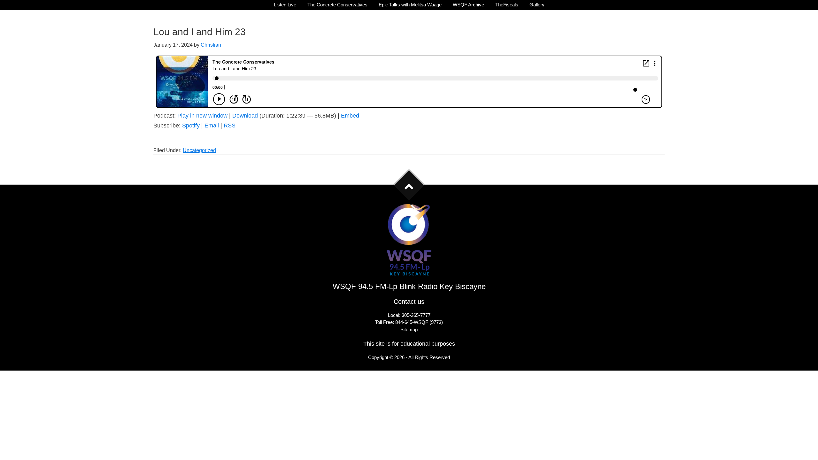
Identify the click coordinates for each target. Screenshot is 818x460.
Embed (350, 115)
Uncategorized (199, 150)
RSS (229, 125)
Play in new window (202, 115)
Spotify (191, 125)
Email (211, 125)
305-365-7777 (416, 315)
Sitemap (409, 329)
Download (245, 115)
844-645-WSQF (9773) (419, 322)
